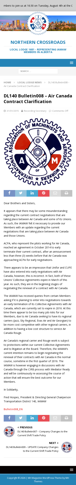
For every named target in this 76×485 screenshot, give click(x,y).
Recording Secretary (35, 110)
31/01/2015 (13, 110)
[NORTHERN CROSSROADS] (38, 33)
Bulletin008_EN (13, 409)
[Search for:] (38, 71)
